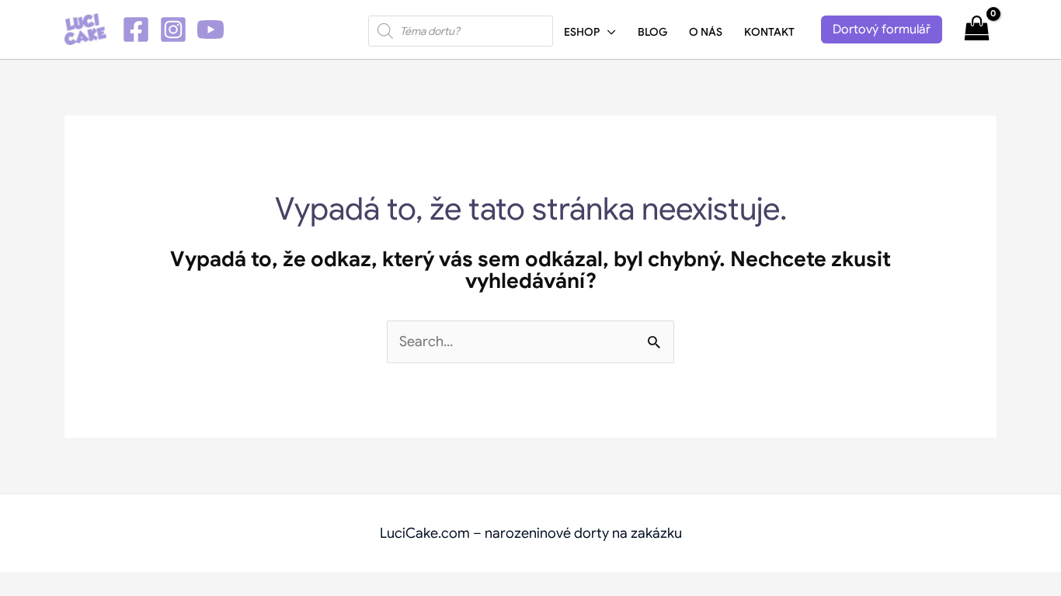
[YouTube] (210, 29)
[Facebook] (136, 29)
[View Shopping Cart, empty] (977, 29)
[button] (608, 32)
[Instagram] (173, 29)
